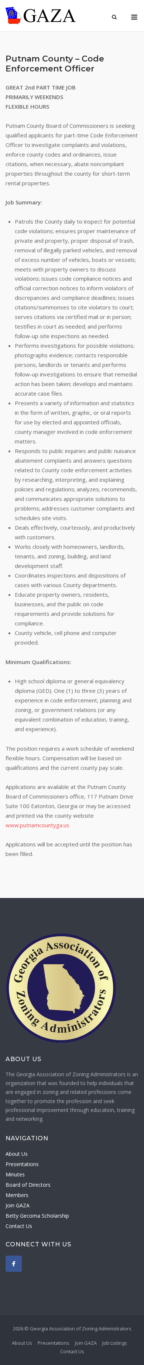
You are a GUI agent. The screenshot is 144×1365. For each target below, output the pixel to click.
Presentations (22, 1164)
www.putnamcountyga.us (37, 825)
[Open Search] (114, 17)
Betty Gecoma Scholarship (37, 1215)
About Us (17, 1153)
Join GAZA (18, 1205)
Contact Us (19, 1225)
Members (17, 1195)
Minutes (15, 1174)
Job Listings (114, 1343)
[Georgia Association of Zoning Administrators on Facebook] (14, 1264)
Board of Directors (28, 1184)
